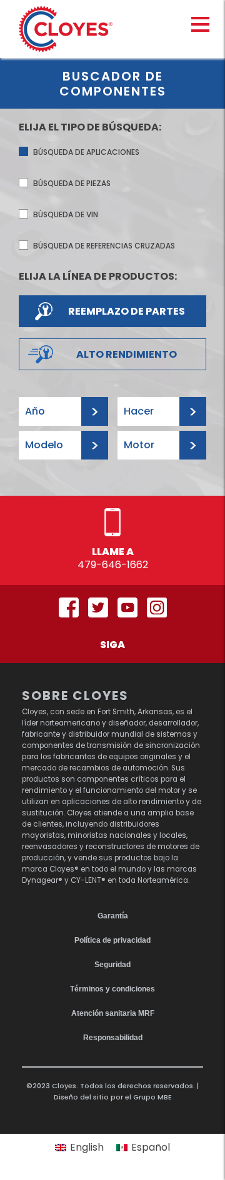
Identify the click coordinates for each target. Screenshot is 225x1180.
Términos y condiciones (112, 989)
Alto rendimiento (126, 354)
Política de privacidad (112, 940)
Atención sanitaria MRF (112, 1013)
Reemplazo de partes (126, 311)
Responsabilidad (112, 1037)
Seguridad (112, 964)
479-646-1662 (113, 565)
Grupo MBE (152, 1097)
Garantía (113, 916)
